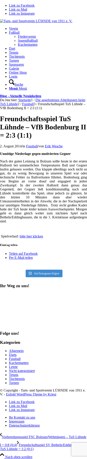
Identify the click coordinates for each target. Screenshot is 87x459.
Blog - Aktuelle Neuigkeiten (20, 96)
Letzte (13, 367)
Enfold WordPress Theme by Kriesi (31, 394)
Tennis (13, 375)
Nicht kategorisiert (22, 371)
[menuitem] (48, 29)
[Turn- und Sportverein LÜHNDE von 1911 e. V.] (36, 21)
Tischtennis (17, 379)
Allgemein (16, 351)
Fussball (32, 146)
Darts (13, 355)
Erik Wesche (54, 146)
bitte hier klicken (31, 236)
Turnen (14, 383)
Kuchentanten (19, 363)
